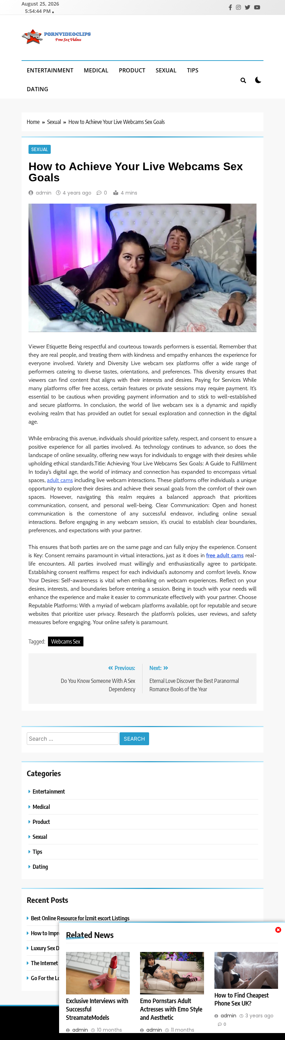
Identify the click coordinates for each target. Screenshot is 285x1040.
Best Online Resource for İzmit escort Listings (80, 918)
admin (43, 192)
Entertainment (50, 70)
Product (132, 70)
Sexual (166, 70)
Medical (96, 70)
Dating (37, 89)
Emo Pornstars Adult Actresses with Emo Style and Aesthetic (171, 1009)
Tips (192, 70)
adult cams (60, 480)
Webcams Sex (65, 641)
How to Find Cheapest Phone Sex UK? (241, 999)
